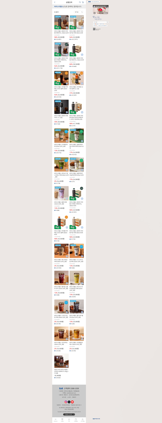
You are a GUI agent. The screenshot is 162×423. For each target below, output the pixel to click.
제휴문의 (74, 397)
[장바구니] (83, 2)
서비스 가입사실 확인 (69, 409)
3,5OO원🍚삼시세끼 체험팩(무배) (102, 25)
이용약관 (59, 405)
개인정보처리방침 (66, 405)
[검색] (80, 2)
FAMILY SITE (68, 414)
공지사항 (64, 397)
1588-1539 (75, 388)
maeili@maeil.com (71, 392)
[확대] (88, 1)
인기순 (76, 12)
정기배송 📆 (95, 25)
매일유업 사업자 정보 (75, 405)
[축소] (90, 1)
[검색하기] (107, 22)
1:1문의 (69, 397)
